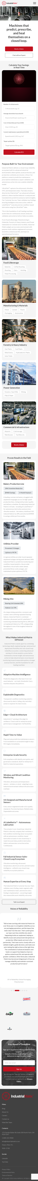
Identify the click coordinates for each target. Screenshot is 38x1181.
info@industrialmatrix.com (11, 1141)
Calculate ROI (19, 152)
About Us (5, 1112)
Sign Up (19, 1069)
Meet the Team (7, 1122)
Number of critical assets (11, 104)
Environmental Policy (8, 1172)
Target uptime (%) (9, 141)
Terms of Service (7, 1175)
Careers (4, 1115)
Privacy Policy (6, 1169)
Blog (3, 1108)
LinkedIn (5, 1158)
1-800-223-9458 (7, 1138)
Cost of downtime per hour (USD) (14, 123)
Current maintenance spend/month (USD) (16, 132)
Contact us (5, 1119)
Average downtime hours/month (13, 113)
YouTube (5, 1162)
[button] (11, 990)
